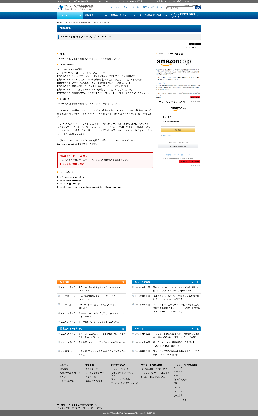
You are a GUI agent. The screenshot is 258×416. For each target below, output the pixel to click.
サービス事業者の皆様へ (151, 15)
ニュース (63, 15)
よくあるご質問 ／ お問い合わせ (147, 7)
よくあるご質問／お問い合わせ (86, 405)
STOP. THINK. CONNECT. (153, 377)
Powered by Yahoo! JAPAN (192, 5)
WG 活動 (178, 387)
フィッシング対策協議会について (183, 15)
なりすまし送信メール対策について (154, 369)
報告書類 (89, 15)
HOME (59, 22)
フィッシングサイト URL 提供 (155, 373)
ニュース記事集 (167, 282)
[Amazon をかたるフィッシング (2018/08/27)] (178, 98)
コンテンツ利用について (68, 408)
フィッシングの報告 (118, 7)
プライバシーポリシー (93, 408)
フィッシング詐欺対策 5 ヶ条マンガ (124, 383)
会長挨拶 (178, 375)
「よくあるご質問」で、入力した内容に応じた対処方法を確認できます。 (94, 160)
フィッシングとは (119, 369)
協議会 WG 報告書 (94, 381)
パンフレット (180, 399)
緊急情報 (75, 22)
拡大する (195, 101)
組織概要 (178, 371)
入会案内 (178, 395)
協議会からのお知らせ (92, 328)
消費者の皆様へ (118, 15)
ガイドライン (91, 369)
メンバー (178, 391)
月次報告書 (90, 377)
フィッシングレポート (95, 373)
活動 (176, 383)
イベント (167, 328)
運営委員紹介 (180, 379)
